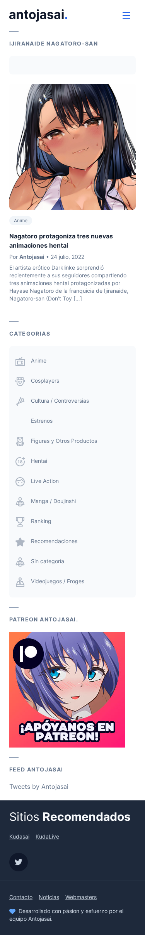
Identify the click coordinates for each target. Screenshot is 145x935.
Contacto (20, 897)
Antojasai (31, 256)
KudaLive (47, 836)
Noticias (49, 897)
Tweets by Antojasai (38, 786)
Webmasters (81, 897)
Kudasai (19, 836)
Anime (20, 220)
